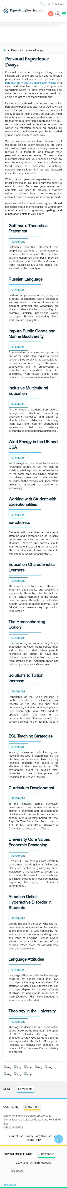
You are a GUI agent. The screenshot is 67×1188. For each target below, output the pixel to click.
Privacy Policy (33, 1136)
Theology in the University (32, 1011)
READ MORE (18, 241)
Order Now (50, 13)
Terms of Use (15, 1136)
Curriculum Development (31, 788)
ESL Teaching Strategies (31, 736)
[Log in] (57, 13)
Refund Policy (33, 1139)
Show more (25, 1089)
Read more (10, 1184)
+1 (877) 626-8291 (55, 3)
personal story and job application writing (30, 82)
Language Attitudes (26, 959)
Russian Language (26, 279)
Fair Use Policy (50, 1136)
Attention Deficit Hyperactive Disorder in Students (30, 902)
